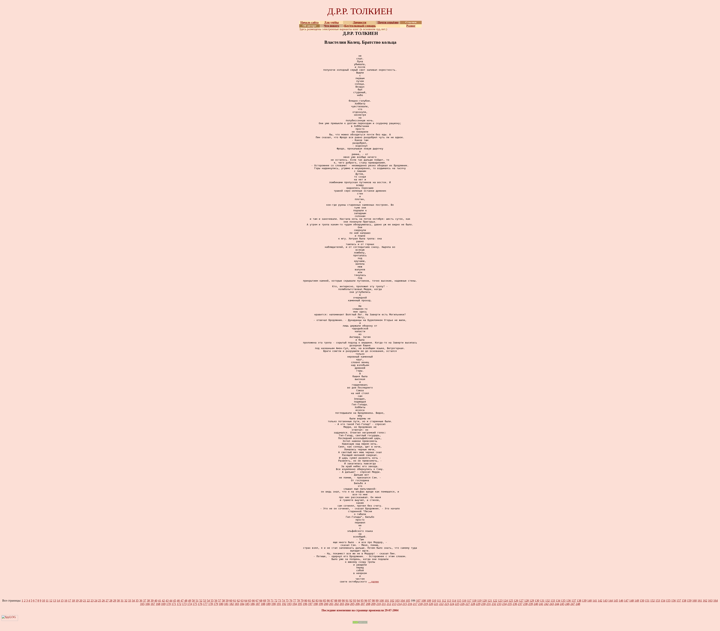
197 (310, 604)
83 (317, 600)
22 (88, 600)
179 (216, 604)
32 (125, 600)
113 (449, 600)
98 (373, 600)
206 (357, 604)
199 (321, 604)
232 (494, 604)
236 (515, 604)
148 (631, 600)
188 (263, 604)
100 (381, 600)
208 (368, 604)
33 (129, 600)
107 (418, 600)
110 (434, 600)
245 (562, 604)
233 (499, 604)
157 (678, 600)
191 (279, 604)
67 (257, 600)
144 (610, 600)
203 (342, 604)
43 (167, 600)
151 (647, 600)
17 (69, 600)
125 (510, 600)
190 (273, 604)
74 (283, 600)
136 (568, 600)
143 (605, 600)
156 (673, 600)
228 (473, 604)
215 (404, 604)
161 (700, 600)
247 (572, 604)
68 (260, 600)
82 (313, 600)
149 (636, 600)
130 (537, 600)
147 (626, 600)
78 (298, 600)
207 (363, 604)
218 (420, 604)
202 (336, 604)
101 (387, 600)
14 (58, 600)
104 (402, 600)
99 (377, 600)
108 (423, 600)
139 (584, 600)
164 (715, 600)
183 (237, 604)
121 (490, 600)
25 (99, 600)
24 (95, 600)
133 (552, 600)
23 (92, 600)
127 (521, 600)
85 (324, 600)
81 (309, 600)
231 (488, 604)
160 (694, 600)
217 (415, 604)
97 (369, 600)
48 (185, 600)
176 (200, 604)
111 (439, 600)
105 (408, 600)
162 (705, 600)
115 (459, 600)
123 (500, 600)
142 (600, 600)
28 (110, 600)
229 (478, 604)
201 (331, 604)
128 (526, 600)
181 (226, 604)
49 (189, 600)
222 (441, 604)
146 (621, 600)
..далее (373, 581)
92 (350, 600)
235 (509, 604)
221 (436, 604)
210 (378, 604)
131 (542, 600)
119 (479, 600)
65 (249, 600)
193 (289, 604)
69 (264, 600)
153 (658, 600)
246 (567, 604)
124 (505, 600)
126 (516, 600)
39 (152, 600)
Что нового (331, 25)
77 (294, 600)
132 (547, 600)
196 (305, 604)
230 (483, 604)
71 (272, 600)
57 (219, 600)
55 (212, 600)
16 (65, 600)
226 (462, 604)
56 (215, 600)
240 (536, 604)
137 (574, 600)
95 (362, 600)
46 (178, 600)
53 (204, 600)
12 (50, 600)
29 (114, 600)
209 (373, 604)
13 (54, 600)
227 (467, 604)
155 (668, 600)
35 (137, 600)
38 (148, 600)
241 (541, 604)
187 (258, 604)
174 (189, 604)
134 (558, 600)
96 (365, 600)
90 (343, 600)
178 (210, 604)
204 (347, 604)
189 (268, 604)
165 (142, 604)
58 (223, 600)
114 (454, 600)
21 (84, 600)
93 (354, 600)
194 (294, 604)
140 (589, 600)
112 (444, 600)
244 (557, 604)
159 (689, 600)
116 (464, 600)
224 (452, 604)
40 (155, 600)
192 (284, 604)
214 (399, 604)
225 (457, 604)
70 (268, 600)
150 (642, 600)
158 (684, 600)
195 (300, 604)
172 (179, 604)
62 (238, 600)
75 (287, 600)
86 (328, 600)
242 (546, 604)
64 (245, 600)
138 (579, 600)
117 (469, 600)
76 (290, 600)
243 (551, 604)
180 (221, 604)
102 (392, 600)
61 (234, 600)
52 (200, 600)
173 (184, 604)
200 (326, 604)
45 (174, 600)
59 (227, 600)
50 (193, 600)
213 (394, 604)
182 (231, 604)
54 (208, 600)
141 (594, 600)
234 (504, 604)
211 (384, 604)
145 (616, 600)
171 (174, 604)
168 (158, 604)
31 (122, 600)
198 (315, 604)
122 (495, 600)
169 (163, 604)
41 (159, 600)
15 (62, 600)
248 (578, 604)
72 (275, 600)
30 (118, 600)
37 (144, 600)
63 (242, 600)
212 (389, 604)
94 (358, 600)
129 (532, 600)
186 (252, 604)
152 (652, 600)
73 (279, 600)
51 (197, 600)
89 (339, 600)
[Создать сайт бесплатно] (360, 622)
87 (332, 600)
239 (530, 604)
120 (484, 600)
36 (140, 600)
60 (230, 600)
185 (247, 604)
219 (425, 604)
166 (147, 604)
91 (347, 600)
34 (133, 600)
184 (242, 604)
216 (410, 604)
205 (352, 604)
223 (446, 604)
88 (335, 600)
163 (710, 600)
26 (103, 600)
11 (47, 600)
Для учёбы (331, 22)
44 (170, 600)
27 (107, 600)
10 (43, 600)
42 (163, 600)
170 (168, 604)
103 (397, 600)
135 (563, 600)
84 (320, 600)
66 (253, 600)
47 (182, 600)
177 (205, 604)
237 (520, 604)
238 (525, 604)
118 (474, 600)
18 (73, 600)
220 (431, 604)
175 (195, 604)
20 (80, 600)
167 (153, 604)
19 (77, 600)
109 (429, 600)
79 (302, 600)
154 (663, 600)
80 (305, 600)
